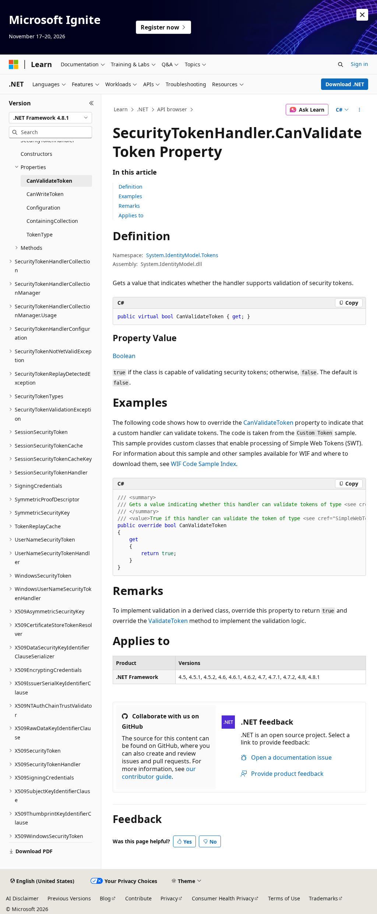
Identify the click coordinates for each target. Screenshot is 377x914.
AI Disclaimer (22, 898)
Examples (130, 196)
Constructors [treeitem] (36, 153)
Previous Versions (69, 898)
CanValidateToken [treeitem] (49, 180)
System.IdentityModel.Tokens (182, 255)
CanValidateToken (268, 423)
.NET (142, 109)
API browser (172, 109)
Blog (105, 898)
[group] (239, 533)
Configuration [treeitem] (43, 207)
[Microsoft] (13, 64)
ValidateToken (168, 621)
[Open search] (340, 64)
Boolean (124, 356)
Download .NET (344, 84)
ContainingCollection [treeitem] (52, 220)
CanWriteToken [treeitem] (45, 193)
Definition (130, 186)
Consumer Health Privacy (223, 898)
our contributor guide (159, 773)
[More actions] (359, 110)
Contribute (138, 898)
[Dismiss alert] (362, 15)
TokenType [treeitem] (40, 234)
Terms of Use (284, 898)
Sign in (359, 63)
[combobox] (50, 118)
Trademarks (323, 898)
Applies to (131, 215)
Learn (121, 109)
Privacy (169, 898)
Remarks (129, 205)
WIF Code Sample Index (203, 464)
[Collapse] (91, 103)
